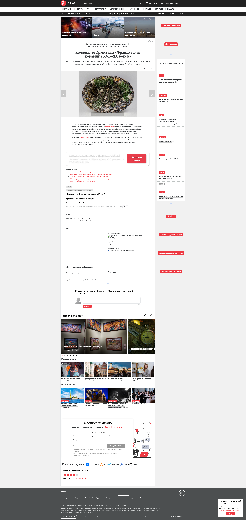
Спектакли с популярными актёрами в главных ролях (89, 176)
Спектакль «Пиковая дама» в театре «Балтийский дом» (170, 177)
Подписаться (115, 446)
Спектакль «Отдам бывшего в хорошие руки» (70, 379)
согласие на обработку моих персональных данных (88, 449)
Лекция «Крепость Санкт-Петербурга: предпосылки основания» (69, 405)
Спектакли (113, 436)
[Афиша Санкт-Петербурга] (68, 3)
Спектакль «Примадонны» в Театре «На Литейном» (96, 404)
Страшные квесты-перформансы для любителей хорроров (91, 174)
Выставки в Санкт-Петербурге (76, 203)
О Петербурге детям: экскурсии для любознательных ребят (91, 179)
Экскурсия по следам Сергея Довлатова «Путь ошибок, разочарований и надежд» (118, 405)
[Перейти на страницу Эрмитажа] (108, 236)
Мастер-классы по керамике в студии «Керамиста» (141, 379)
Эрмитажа (84, 137)
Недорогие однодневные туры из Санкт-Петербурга (95, 379)
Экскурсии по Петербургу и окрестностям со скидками (116, 379)
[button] (152, 93)
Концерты (76, 440)
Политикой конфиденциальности (230, 510)
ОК (230, 514)
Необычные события (116, 440)
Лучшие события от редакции (83, 436)
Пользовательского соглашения (80, 455)
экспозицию (109, 127)
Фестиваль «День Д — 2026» (168, 159)
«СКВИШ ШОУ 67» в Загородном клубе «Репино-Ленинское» (171, 197)
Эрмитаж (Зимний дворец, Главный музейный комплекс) (125, 237)
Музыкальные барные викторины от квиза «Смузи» (88, 172)
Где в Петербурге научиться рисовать (83, 181)
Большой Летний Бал (139, 404)
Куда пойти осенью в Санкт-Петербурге (80, 199)
